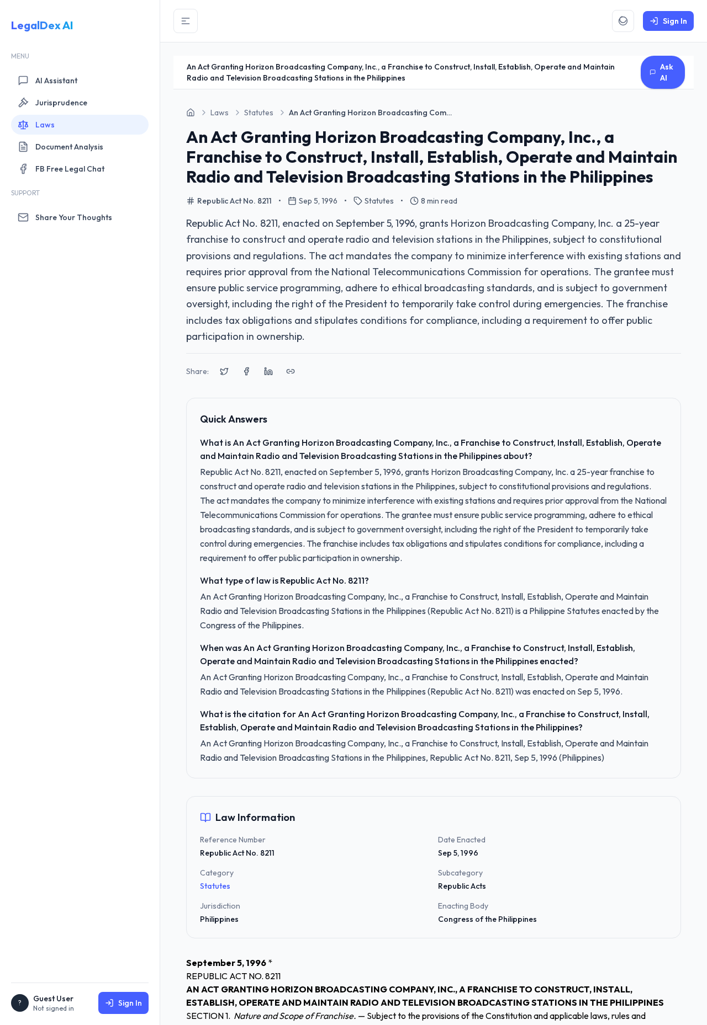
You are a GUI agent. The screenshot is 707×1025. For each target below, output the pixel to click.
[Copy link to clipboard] (290, 371)
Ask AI (666, 72)
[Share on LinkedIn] (268, 371)
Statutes (215, 886)
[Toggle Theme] (623, 21)
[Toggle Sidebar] (185, 21)
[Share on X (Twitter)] (224, 371)
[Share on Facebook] (246, 371)
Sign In (130, 1003)
